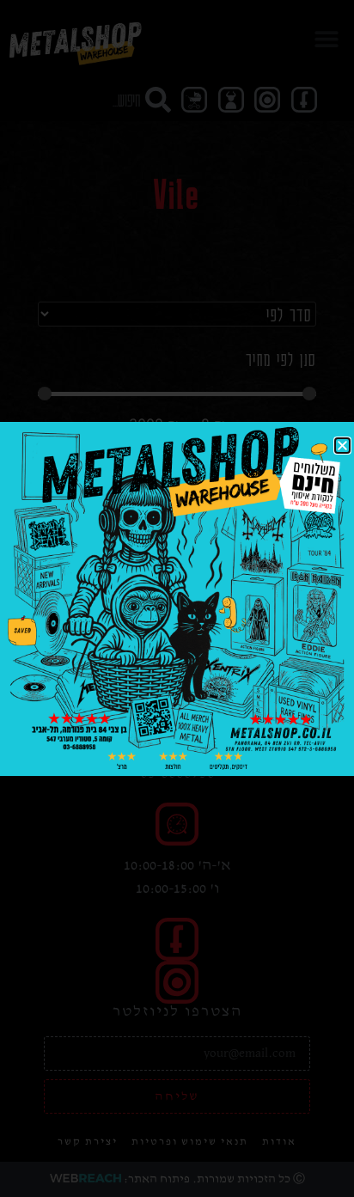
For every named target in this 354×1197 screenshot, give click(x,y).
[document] (177, 598)
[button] (342, 445)
